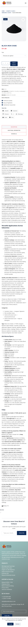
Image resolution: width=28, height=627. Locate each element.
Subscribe (21, 533)
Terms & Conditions (7, 589)
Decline (17, 624)
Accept (10, 624)
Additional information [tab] (14, 130)
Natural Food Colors (7, 568)
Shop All (9, 93)
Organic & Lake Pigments (8, 569)
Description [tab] (14, 127)
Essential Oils (5, 573)
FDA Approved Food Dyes (8, 566)
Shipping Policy (6, 584)
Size (3, 52)
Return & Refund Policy (8, 586)
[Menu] (25, 3)
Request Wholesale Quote (8, 575)
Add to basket (14, 63)
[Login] (18, 3)
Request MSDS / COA (7, 582)
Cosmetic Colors (14, 91)
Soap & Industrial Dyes (8, 571)
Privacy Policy (5, 587)
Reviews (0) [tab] (14, 133)
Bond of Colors (11, 95)
